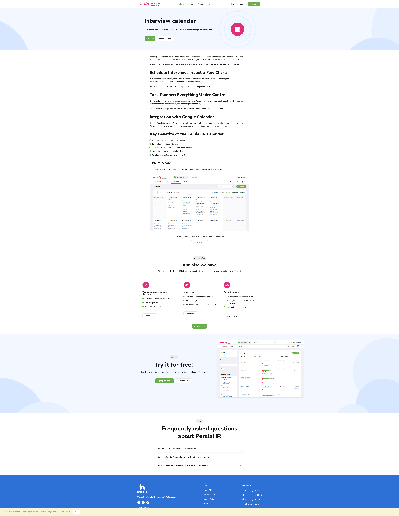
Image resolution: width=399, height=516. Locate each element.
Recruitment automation (155, 4)
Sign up (253, 4)
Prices (200, 4)
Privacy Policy (209, 494)
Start (149, 38)
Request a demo (165, 38)
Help (209, 4)
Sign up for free (163, 381)
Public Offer (208, 490)
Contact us (247, 485)
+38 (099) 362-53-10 (253, 490)
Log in (242, 4)
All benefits (198, 326)
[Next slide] (206, 242)
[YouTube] (147, 502)
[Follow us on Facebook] (139, 502)
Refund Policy (209, 499)
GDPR (206, 503)
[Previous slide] (193, 242)
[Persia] (144, 4)
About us (207, 486)
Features (180, 4)
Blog (191, 4)
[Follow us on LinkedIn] (143, 502)
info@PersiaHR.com (250, 504)
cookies (12, 512)
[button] (197, 242)
